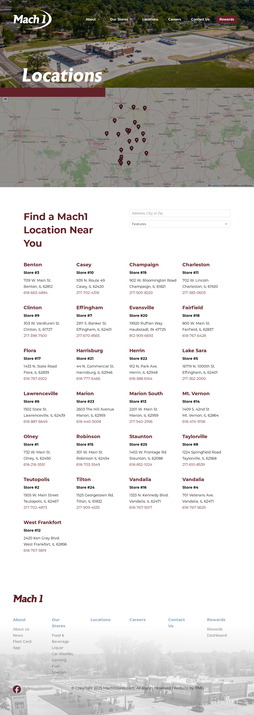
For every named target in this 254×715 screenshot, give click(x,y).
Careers (174, 19)
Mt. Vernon (196, 393)
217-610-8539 (193, 464)
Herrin (137, 350)
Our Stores (119, 19)
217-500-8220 (141, 292)
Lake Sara (194, 350)
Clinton (33, 307)
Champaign (144, 264)
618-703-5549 (88, 464)
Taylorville (194, 436)
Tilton (83, 479)
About (91, 19)
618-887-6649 (35, 421)
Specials (59, 672)
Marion (85, 393)
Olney (31, 436)
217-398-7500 (35, 335)
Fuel (56, 666)
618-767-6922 (35, 378)
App (16, 647)
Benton (33, 264)
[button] (139, 127)
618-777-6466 (88, 378)
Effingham (89, 307)
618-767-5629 (194, 507)
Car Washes (62, 653)
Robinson (88, 436)
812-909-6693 (141, 335)
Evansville (141, 307)
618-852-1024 (140, 464)
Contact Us (200, 19)
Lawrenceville (41, 393)
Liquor (57, 647)
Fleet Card (22, 641)
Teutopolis (37, 479)
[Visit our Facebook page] (17, 691)
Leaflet (214, 185)
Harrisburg (89, 350)
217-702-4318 (87, 292)
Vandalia (140, 479)
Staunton (140, 436)
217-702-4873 (35, 507)
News (18, 635)
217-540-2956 (141, 421)
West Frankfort (42, 522)
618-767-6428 (194, 335)
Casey (83, 264)
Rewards (226, 19)
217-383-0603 (194, 292)
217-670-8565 (88, 335)
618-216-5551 (34, 464)
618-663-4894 (36, 292)
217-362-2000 (194, 378)
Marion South (146, 393)
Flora (30, 350)
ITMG (199, 688)
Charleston (196, 264)
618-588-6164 (140, 378)
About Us (21, 629)
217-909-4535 (88, 507)
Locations (150, 19)
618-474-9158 (193, 421)
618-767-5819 (35, 550)
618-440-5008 (88, 421)
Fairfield (192, 307)
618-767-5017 (140, 507)
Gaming (59, 660)
